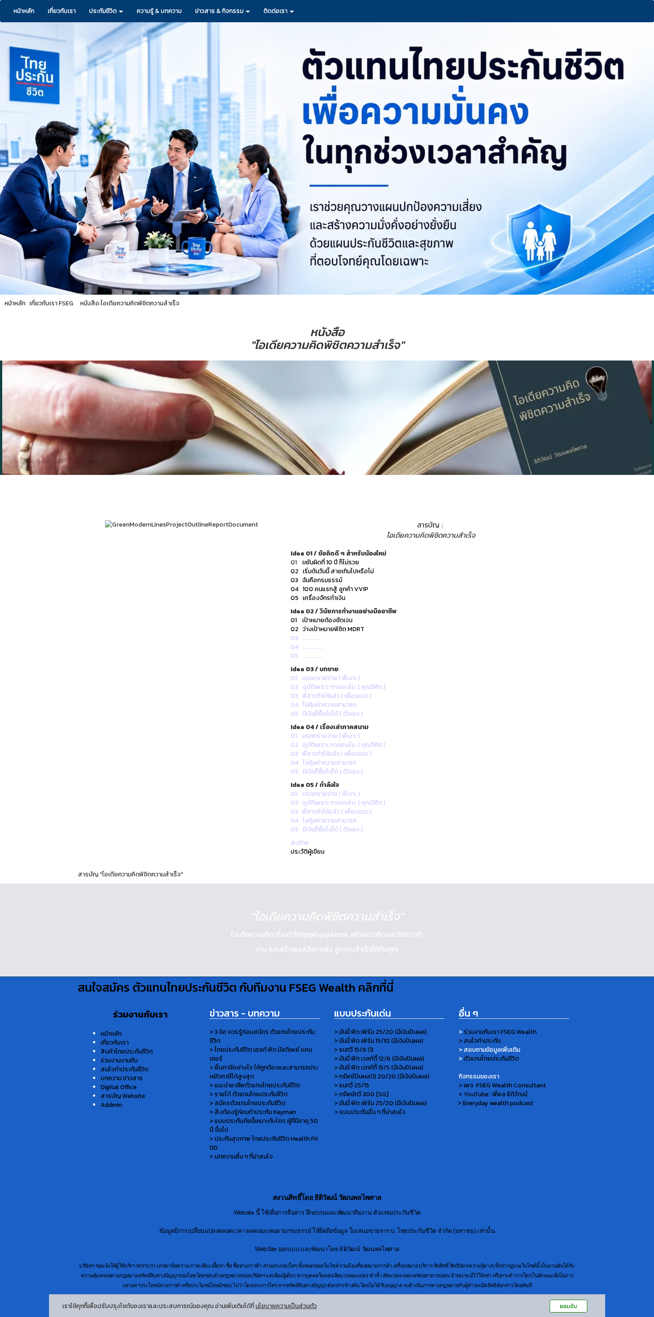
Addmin (111, 1105)
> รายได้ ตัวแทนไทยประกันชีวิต (248, 1094)
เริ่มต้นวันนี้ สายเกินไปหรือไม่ (338, 571)
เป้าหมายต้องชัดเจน (327, 620)
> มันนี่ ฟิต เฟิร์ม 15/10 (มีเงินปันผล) (378, 1040)
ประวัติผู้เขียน (307, 851)
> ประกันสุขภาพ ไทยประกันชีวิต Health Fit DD (264, 1143)
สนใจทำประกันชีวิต (124, 1069)
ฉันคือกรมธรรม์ (322, 580)
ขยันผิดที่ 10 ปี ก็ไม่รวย (330, 562)
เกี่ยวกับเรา (62, 11)
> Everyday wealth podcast (496, 1103)
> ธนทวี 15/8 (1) (353, 1049)
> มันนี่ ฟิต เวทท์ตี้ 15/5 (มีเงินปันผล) (378, 1067)
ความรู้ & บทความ (159, 11)
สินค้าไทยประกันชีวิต (127, 1051)
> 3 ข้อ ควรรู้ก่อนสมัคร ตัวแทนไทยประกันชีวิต (262, 1036)
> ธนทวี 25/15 (351, 1085)
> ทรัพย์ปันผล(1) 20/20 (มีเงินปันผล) (381, 1076)
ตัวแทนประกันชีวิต (397, 1212)
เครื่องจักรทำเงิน (324, 598)
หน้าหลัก (23, 11)
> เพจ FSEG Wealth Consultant (502, 1085)
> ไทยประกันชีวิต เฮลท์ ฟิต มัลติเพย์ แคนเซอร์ (261, 1054)
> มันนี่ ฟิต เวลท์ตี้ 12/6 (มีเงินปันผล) (379, 1058)
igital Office (121, 1087)
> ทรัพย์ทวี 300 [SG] (361, 1094)
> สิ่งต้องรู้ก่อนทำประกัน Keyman (253, 1112)
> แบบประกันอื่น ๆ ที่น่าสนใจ (370, 1112)
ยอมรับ (568, 1306)
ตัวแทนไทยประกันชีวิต (491, 1058)
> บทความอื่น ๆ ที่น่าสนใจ (241, 1156)
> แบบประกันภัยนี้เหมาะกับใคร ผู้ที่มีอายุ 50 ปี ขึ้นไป (264, 1125)
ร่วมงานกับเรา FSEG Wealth (500, 1032)
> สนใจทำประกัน (480, 1040)
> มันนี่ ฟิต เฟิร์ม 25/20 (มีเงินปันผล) (380, 1032)
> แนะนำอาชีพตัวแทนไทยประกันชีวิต (255, 1085)
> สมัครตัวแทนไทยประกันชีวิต (247, 1103)
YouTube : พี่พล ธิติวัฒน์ (495, 1094)
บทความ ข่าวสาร (122, 1078)
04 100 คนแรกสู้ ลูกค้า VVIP (329, 589)
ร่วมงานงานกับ (119, 1060)
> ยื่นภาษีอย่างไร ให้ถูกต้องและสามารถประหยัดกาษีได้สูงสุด (264, 1072)
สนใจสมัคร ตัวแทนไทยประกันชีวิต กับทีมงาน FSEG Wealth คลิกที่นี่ (236, 987)
